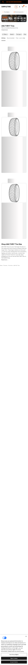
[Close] (26, 636)
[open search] (16, 6)
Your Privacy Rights (14, 654)
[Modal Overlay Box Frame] (14, 2)
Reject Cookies (14, 658)
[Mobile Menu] (26, 7)
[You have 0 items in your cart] (22, 7)
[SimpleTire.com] (7, 7)
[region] (14, 649)
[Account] (19, 7)
